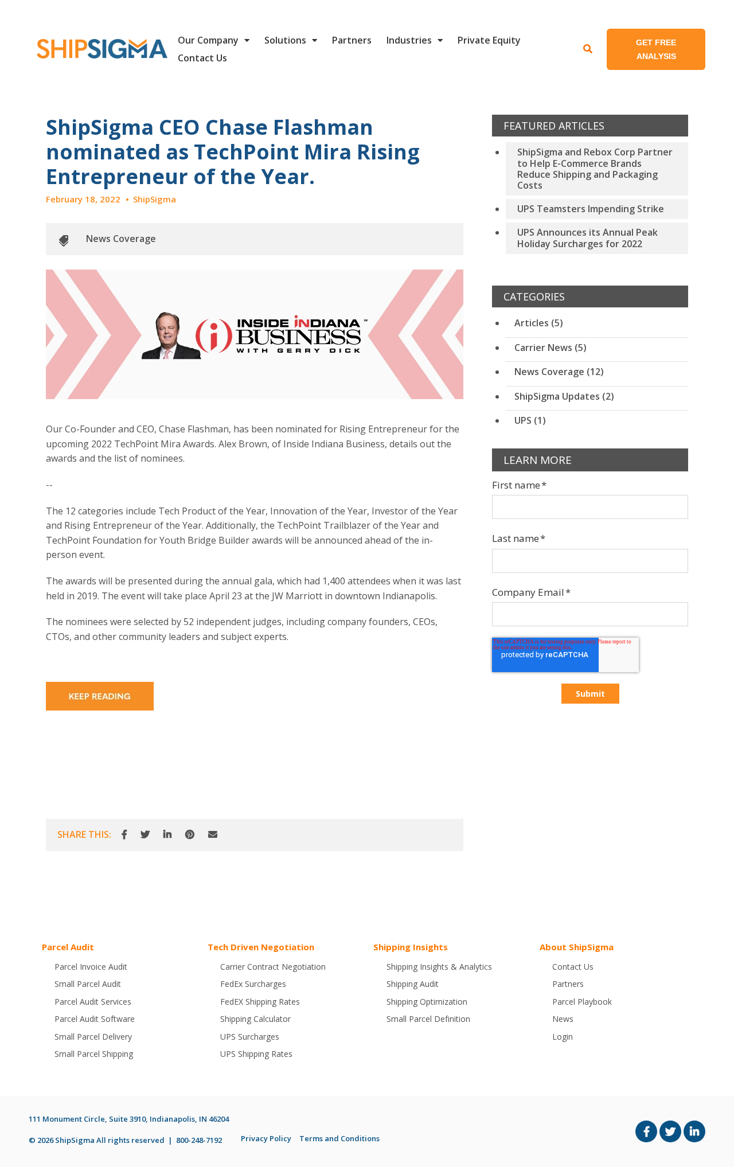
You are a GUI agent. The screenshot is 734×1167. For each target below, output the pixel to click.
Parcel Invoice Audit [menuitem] (90, 966)
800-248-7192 (199, 1140)
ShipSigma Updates (564, 396)
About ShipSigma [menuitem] (577, 947)
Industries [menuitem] (409, 40)
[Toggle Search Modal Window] (587, 49)
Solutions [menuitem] (285, 40)
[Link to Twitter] (670, 1131)
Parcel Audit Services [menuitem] (92, 1001)
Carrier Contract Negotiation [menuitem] (273, 966)
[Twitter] (145, 835)
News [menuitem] (562, 1018)
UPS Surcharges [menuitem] (249, 1036)
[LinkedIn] (167, 835)
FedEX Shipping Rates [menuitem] (260, 1001)
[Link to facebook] (646, 1131)
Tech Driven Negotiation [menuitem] (261, 947)
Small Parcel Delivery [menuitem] (93, 1036)
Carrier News (550, 347)
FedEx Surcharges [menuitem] (253, 983)
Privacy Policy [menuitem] (266, 1138)
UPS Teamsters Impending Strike (590, 208)
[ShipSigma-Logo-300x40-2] (100, 49)
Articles (538, 323)
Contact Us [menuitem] (202, 58)
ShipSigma (154, 199)
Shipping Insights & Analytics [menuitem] (439, 966)
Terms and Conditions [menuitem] (339, 1138)
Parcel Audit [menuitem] (68, 947)
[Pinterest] (189, 835)
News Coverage (121, 238)
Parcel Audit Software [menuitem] (94, 1018)
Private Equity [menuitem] (489, 40)
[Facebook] (124, 835)
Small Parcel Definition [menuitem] (428, 1018)
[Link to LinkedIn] (694, 1131)
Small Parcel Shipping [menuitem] (93, 1053)
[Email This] (212, 835)
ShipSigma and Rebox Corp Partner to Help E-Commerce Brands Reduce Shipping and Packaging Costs (595, 169)
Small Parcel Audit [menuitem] (87, 983)
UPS (530, 420)
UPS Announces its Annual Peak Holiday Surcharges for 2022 (587, 237)
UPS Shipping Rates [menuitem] (256, 1053)
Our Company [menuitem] (208, 40)
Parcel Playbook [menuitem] (582, 1001)
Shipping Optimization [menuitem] (426, 1001)
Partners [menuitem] (352, 40)
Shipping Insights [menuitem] (410, 947)
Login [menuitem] (562, 1036)
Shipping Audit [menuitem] (412, 983)
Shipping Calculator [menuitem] (255, 1018)
